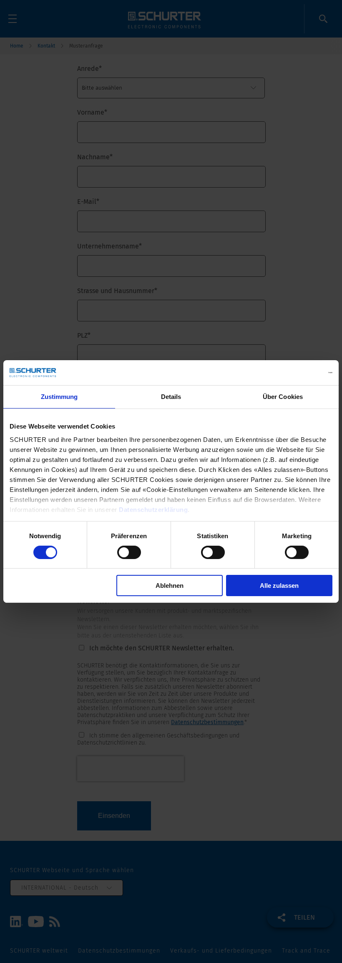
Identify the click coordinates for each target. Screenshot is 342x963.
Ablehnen (170, 585)
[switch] (129, 552)
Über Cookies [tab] (283, 396)
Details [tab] (171, 396)
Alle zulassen (279, 585)
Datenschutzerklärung (153, 509)
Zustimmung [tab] (59, 396)
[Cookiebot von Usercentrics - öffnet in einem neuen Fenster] (295, 372)
